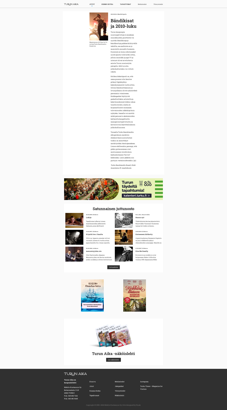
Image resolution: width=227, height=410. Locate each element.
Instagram (144, 382)
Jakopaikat (119, 386)
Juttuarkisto (113, 267)
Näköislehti (119, 395)
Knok (138, 405)
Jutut (92, 4)
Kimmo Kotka (107, 4)
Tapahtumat (125, 4)
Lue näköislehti (113, 360)
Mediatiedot (142, 4)
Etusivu (92, 382)
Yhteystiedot (158, 4)
